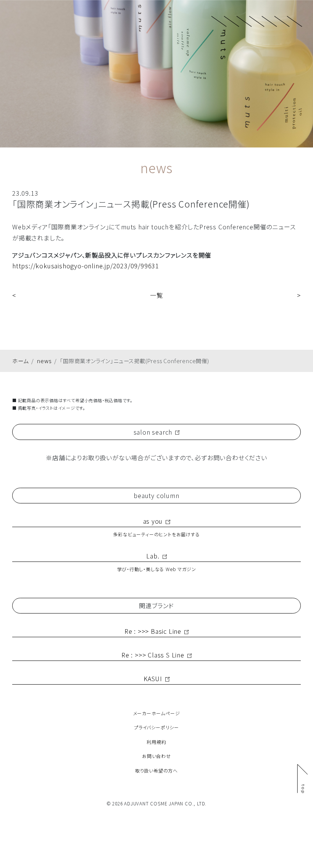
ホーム (20, 361)
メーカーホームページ (156, 713)
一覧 (156, 295)
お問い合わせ (156, 756)
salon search (153, 432)
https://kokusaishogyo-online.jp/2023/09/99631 (85, 265)
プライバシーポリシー (156, 727)
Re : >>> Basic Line (152, 631)
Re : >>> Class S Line (152, 654)
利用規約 (156, 741)
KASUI (153, 678)
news (44, 361)
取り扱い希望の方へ (156, 770)
